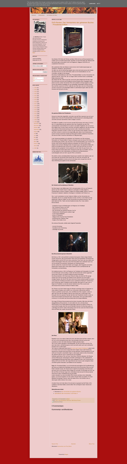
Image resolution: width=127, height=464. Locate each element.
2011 (35, 115)
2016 (35, 105)
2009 (35, 119)
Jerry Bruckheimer (62, 400)
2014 (35, 109)
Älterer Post (91, 443)
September (36, 129)
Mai (35, 137)
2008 (35, 121)
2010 (35, 117)
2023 (35, 91)
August (35, 131)
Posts (35, 78)
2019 (35, 99)
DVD (57, 400)
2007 (35, 148)
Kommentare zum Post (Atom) (64, 446)
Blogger (66, 454)
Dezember (36, 123)
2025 (35, 87)
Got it (98, 3)
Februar (36, 143)
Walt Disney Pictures (76, 400)
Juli (35, 133)
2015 (35, 107)
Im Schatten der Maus (52, 15)
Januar (35, 145)
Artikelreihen (41, 15)
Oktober (36, 127)
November (36, 125)
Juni (35, 135)
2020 (35, 97)
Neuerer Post (55, 443)
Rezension (69, 400)
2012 (35, 113)
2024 (35, 89)
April (35, 139)
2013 (35, 111)
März (35, 141)
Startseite (34, 15)
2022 (35, 93)
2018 (35, 101)
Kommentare (37, 80)
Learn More (92, 3)
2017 (35, 103)
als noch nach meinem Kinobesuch (79, 348)
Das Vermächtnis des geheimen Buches (71, 391)
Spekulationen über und (66, 393)
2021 (35, 95)
